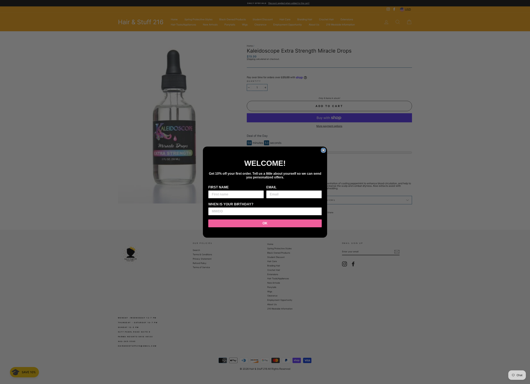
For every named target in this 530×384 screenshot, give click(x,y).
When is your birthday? (230, 204)
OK (265, 223)
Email (271, 187)
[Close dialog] (323, 150)
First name (218, 187)
